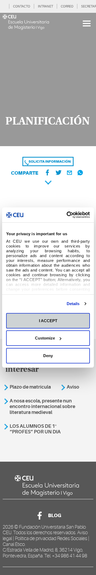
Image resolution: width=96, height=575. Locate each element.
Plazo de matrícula (30, 387)
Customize (45, 338)
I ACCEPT (48, 320)
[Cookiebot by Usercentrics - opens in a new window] (68, 214)
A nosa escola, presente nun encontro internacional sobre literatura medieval (42, 406)
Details (73, 303)
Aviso (73, 387)
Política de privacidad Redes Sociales (51, 538)
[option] (48, 79)
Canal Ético (14, 544)
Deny (48, 355)
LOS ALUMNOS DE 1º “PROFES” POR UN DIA (35, 429)
